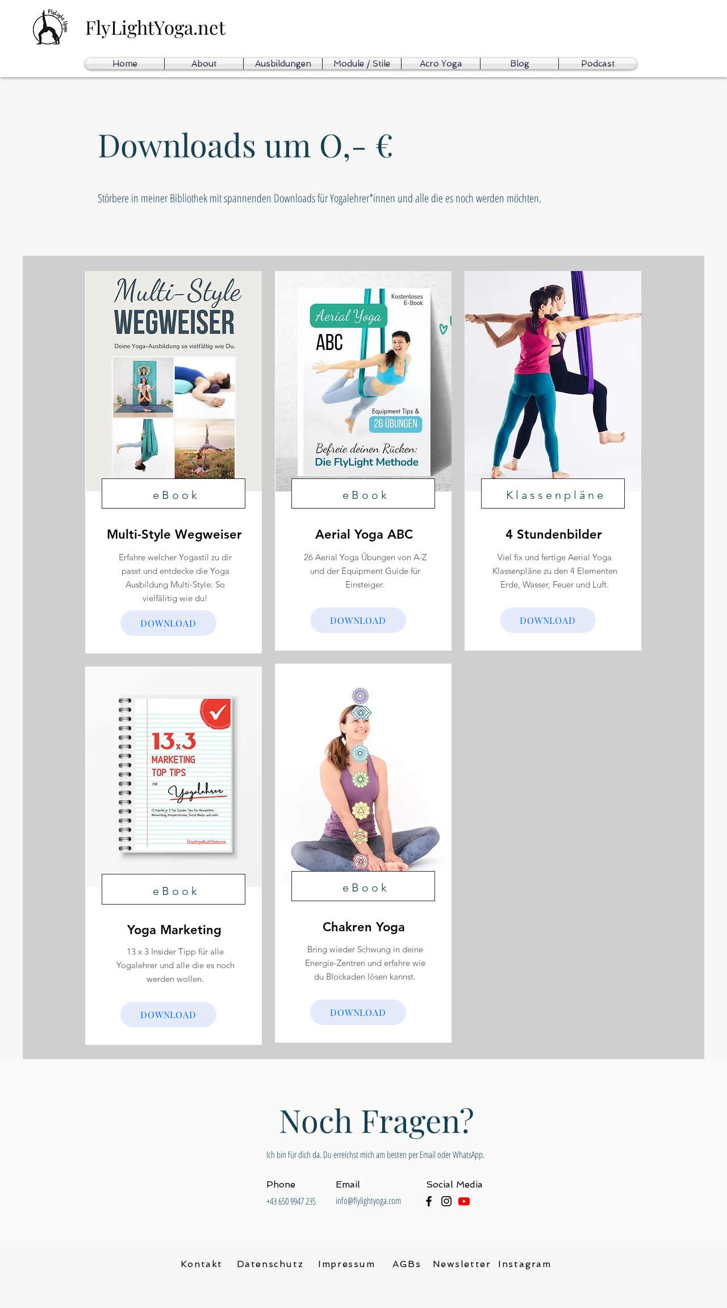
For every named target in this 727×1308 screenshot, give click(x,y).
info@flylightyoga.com (368, 1200)
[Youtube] (464, 1201)
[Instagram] (446, 1201)
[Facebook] (429, 1201)
